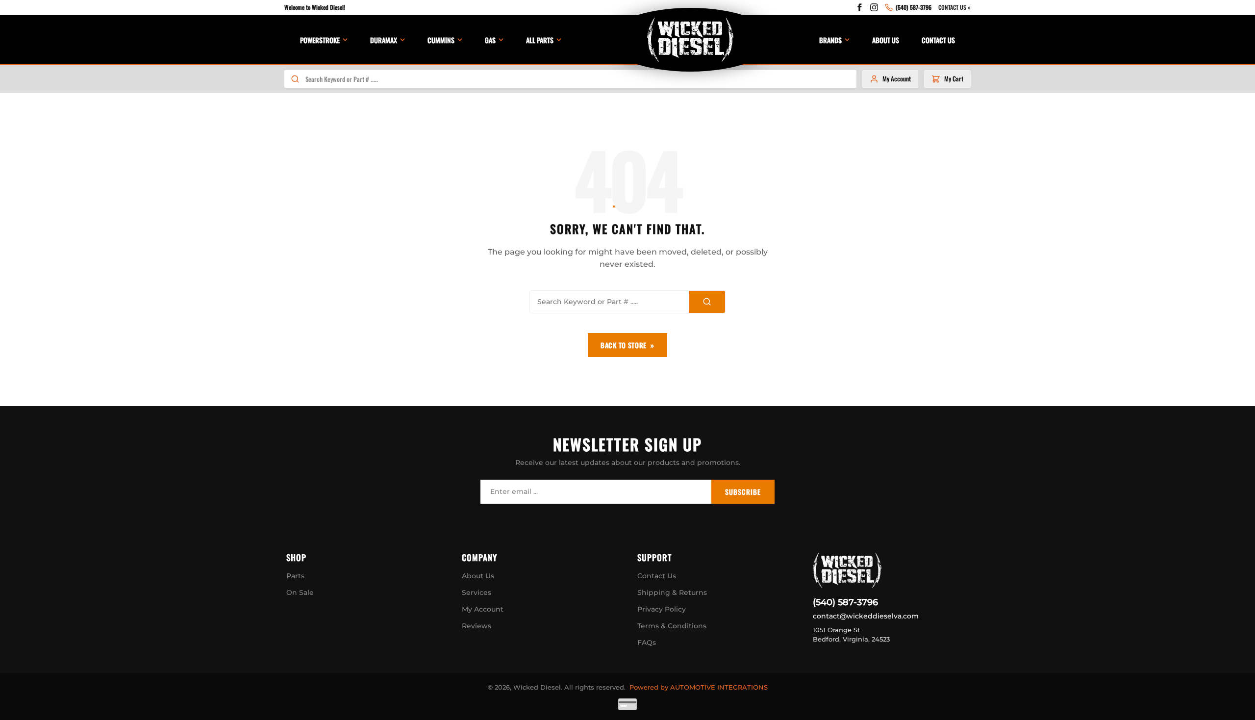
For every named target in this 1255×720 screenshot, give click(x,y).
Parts (295, 575)
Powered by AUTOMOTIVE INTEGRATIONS (698, 687)
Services (476, 592)
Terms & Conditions (671, 625)
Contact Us (656, 575)
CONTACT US (938, 40)
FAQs (646, 642)
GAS (490, 40)
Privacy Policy (661, 609)
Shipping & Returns (672, 592)
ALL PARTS (539, 40)
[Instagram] (874, 7)
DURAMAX (383, 40)
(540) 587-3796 (845, 602)
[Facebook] (859, 7)
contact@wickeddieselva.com (866, 616)
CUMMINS (440, 40)
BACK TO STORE (624, 345)
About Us (478, 575)
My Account (482, 609)
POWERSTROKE (320, 40)
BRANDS (830, 40)
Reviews (476, 625)
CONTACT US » (954, 7)
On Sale (300, 592)
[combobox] (580, 79)
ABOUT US (885, 40)
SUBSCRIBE (743, 492)
